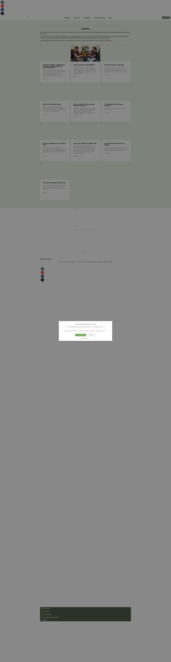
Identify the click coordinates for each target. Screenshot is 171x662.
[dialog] (85, 331)
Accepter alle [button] (80, 335)
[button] (85, 338)
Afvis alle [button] (91, 335)
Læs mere (101, 327)
